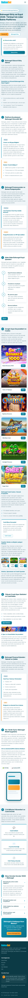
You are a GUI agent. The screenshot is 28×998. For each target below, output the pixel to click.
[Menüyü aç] (25, 2)
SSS (2, 969)
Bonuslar (3, 962)
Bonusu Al (4, 34)
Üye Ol (4, 318)
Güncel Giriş (14, 52)
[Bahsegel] (6, 2)
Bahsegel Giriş (15, 34)
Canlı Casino (8, 535)
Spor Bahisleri (6, 622)
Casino (3, 964)
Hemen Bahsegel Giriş (14, 933)
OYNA (23, 365)
